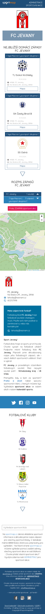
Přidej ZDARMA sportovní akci (22, 208)
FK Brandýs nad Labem (22, 467)
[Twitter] (29, 598)
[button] (23, 241)
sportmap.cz (12, 534)
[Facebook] (16, 598)
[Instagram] (23, 598)
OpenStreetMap (36, 270)
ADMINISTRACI (30, 557)
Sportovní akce (34, 5)
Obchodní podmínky (26, 606)
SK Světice (22, 449)
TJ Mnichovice (22, 502)
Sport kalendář (10, 606)
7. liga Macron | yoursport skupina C (21, 200)
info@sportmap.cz (28, 588)
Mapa (22, 88)
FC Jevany (20, 194)
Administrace (35, 2)
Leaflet (29, 270)
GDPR (37, 606)
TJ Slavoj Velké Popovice (22, 485)
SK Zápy (22, 431)
